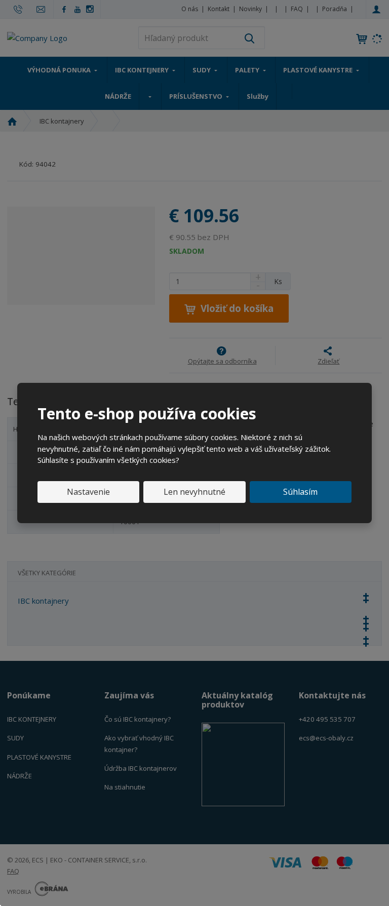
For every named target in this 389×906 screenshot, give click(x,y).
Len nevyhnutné (194, 491)
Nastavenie (88, 491)
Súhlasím (300, 491)
